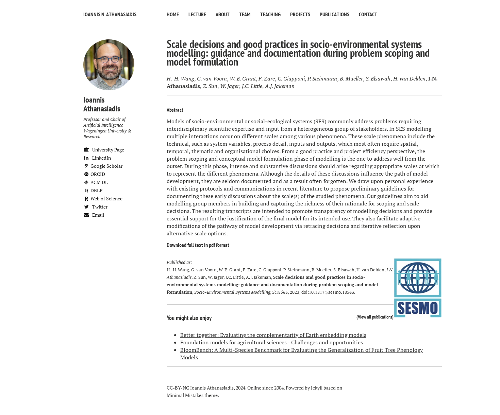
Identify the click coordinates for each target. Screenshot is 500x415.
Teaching (270, 14)
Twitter (99, 206)
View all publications (375, 316)
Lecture (197, 14)
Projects (300, 14)
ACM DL (98, 182)
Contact (368, 14)
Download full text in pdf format (198, 244)
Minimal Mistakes (185, 395)
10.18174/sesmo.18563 (331, 292)
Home (173, 14)
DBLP (95, 190)
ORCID (97, 174)
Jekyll (316, 387)
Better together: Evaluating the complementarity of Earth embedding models (273, 335)
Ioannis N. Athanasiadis (109, 14)
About (223, 14)
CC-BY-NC (178, 387)
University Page (107, 149)
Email (97, 215)
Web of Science (105, 198)
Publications (334, 14)
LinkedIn (101, 158)
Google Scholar (105, 166)
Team (245, 14)
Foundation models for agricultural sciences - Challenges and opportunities (271, 342)
